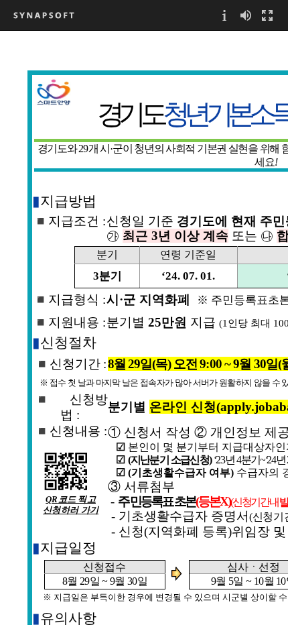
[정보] (224, 15)
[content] (144, 327)
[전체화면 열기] (267, 15)
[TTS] (246, 15)
